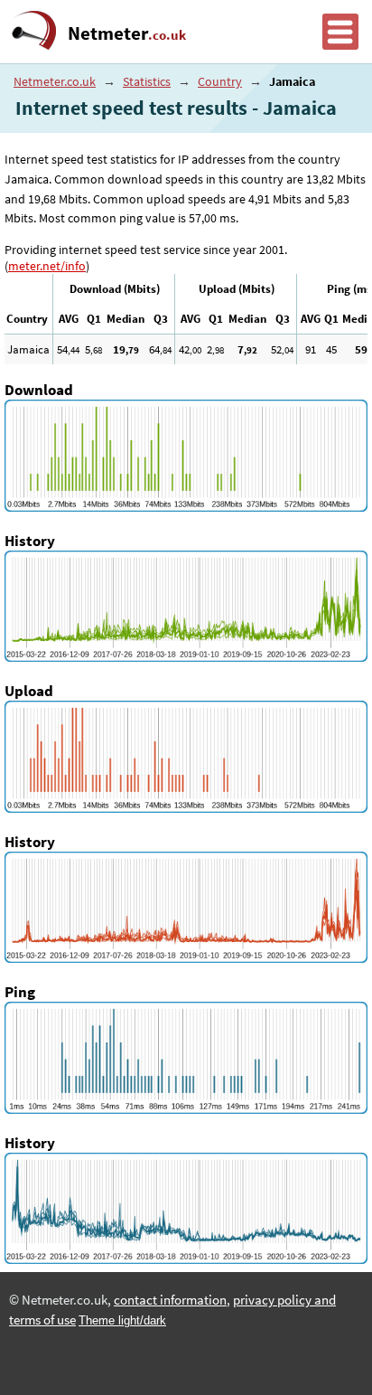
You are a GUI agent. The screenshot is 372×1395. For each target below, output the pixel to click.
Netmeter (127, 33)
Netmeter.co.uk (55, 81)
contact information (170, 1300)
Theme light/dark (122, 1320)
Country (220, 81)
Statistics (147, 81)
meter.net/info (47, 266)
